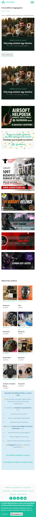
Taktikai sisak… (22, 301)
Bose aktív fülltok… (24, 379)
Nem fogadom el (16, 514)
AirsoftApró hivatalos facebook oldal (18, 462)
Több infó (29, 510)
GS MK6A (5, 353)
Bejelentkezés (21, 494)
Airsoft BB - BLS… (23, 353)
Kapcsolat (13, 494)
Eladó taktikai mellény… (10, 379)
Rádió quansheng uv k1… (10, 301)
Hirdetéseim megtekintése (13, 487)
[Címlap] (3, 2)
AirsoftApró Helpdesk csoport (18, 455)
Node (8, 11)
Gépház (31, 491)
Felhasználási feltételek (19, 491)
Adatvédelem (7, 491)
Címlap (3, 11)
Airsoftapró (10, 2)
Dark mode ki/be (7, 55)
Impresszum (27, 487)
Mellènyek (6, 327)
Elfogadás (5, 514)
